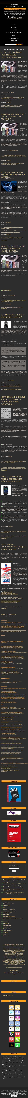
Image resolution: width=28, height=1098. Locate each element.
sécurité (12, 468)
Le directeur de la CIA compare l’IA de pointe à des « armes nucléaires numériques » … (14, 884)
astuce (4, 237)
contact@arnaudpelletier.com (15, 19)
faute (15, 770)
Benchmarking (6, 902)
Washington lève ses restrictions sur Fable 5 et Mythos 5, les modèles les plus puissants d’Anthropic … (14, 881)
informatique (11, 1066)
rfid (18, 770)
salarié (3, 1074)
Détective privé (6, 905)
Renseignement (7, 925)
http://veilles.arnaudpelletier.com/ (14, 967)
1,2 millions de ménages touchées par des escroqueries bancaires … (12, 55)
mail (20, 237)
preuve (14, 1070)
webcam (20, 389)
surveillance (14, 1074)
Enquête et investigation (9, 909)
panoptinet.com (11, 380)
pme (9, 164)
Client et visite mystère (8, 903)
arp (20, 1056)
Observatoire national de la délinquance (12, 106)
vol (14, 238)
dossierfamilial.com (14, 150)
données (4, 1060)
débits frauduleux (10, 105)
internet (17, 1068)
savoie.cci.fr (8, 222)
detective (17, 1058)
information (4, 1066)
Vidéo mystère (6, 936)
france (13, 1064)
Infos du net (6, 914)
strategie (8, 1074)
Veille (4, 934)
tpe (24, 1074)
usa (9, 1076)
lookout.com (10, 526)
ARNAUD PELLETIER (14, 7)
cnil (23, 1056)
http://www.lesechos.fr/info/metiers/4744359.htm (9, 682)
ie (19, 1064)
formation (8, 1064)
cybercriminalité (6, 1058)
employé (5, 163)
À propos (14, 27)
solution (16, 389)
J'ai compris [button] (14, 1096)
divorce (23, 1058)
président (2, 238)
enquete (21, 1060)
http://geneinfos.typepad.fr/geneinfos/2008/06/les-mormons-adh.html (12, 713)
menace (12, 535)
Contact (14, 41)
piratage (15, 535)
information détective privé (9, 911)
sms (25, 535)
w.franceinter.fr (13, 295)
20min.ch (10, 456)
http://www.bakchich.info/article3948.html (7, 717)
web (22, 307)
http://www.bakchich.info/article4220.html (7, 643)
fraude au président (20, 163)
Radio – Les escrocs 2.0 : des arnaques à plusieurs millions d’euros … (13, 248)
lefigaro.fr (12, 92)
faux (18, 237)
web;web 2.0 (19, 606)
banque (4, 105)
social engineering (9, 238)
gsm (9, 535)
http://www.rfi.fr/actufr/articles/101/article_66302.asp (9, 734)
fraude (14, 467)
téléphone (3, 536)
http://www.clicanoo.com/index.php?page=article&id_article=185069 (12, 668)
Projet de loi (6, 923)
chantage (5, 389)
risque (19, 307)
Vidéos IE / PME (14, 38)
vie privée (24, 468)
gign (17, 770)
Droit (8, 389)
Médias (14, 35)
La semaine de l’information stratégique (13, 918)
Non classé (5, 921)
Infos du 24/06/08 (8, 615)
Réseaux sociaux (4, 468)
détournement (9, 237)
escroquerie (16, 105)
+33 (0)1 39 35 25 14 (16, 17)
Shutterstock (8, 102)
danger (4, 307)
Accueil (14, 24)
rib (5, 238)
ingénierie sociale (4, 164)
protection (19, 1070)
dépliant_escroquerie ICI (9, 594)
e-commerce (5, 770)
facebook (21, 1062)
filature (3, 1064)
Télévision (5, 932)
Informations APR (7, 912)
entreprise (9, 163)
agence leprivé (5, 1056)
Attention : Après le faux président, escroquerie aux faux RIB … (13, 174)
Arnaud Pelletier (14, 970)
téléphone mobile (8, 536)
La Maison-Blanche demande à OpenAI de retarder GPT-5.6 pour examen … (13, 893)
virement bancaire (13, 164)
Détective (14, 30)
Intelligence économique (14, 32)
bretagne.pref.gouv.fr (8, 560)
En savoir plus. (23, 1094)
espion (9, 1062)
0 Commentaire (4, 108)
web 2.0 (4, 1078)
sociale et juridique (7, 930)
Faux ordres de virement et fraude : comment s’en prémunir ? (13, 116)
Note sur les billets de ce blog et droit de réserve (14, 973)
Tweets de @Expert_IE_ (8, 995)
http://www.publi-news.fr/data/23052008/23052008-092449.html (11, 743)
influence (10, 606)
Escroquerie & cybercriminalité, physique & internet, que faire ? (14, 547)
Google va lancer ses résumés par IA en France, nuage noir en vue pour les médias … (14, 887)
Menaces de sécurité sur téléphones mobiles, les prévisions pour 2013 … (12, 479)
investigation (5, 1070)
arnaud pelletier (14, 1056)
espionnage (15, 1062)
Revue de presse (7, 928)
